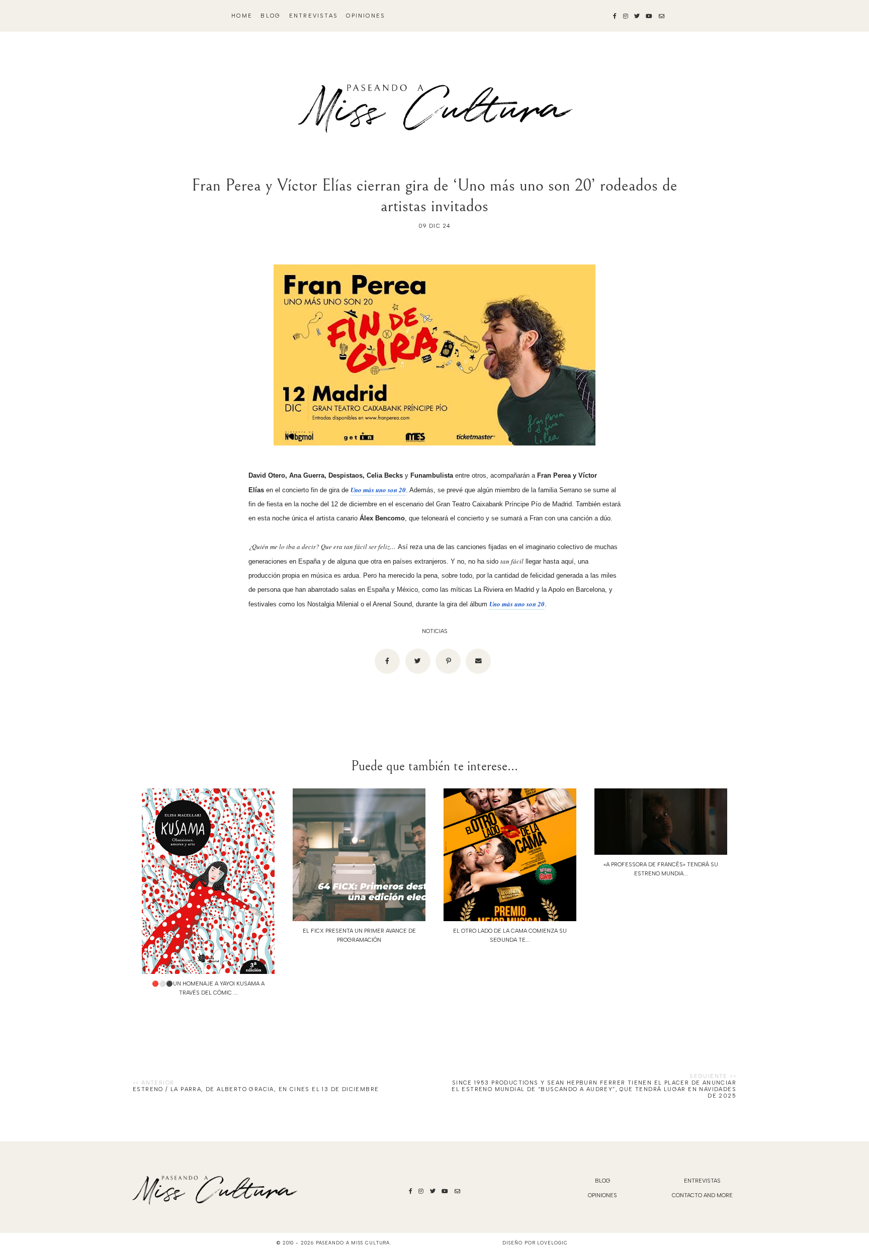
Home (241, 16)
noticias (435, 631)
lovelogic (552, 1242)
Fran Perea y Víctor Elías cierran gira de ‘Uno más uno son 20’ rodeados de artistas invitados (434, 195)
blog (270, 16)
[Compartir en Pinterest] (448, 661)
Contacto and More (702, 1195)
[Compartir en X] (417, 661)
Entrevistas (313, 16)
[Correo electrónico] (478, 661)
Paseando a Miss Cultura (353, 1242)
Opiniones (365, 16)
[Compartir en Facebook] (387, 661)
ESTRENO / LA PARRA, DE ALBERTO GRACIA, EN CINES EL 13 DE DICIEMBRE (256, 1089)
